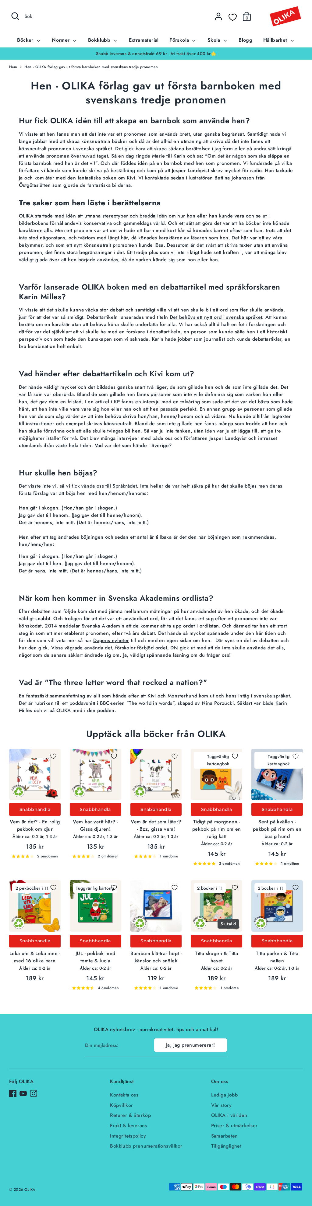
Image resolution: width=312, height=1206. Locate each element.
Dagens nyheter (111, 640)
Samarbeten (224, 1135)
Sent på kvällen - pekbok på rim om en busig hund (277, 829)
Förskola (180, 39)
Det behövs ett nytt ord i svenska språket (216, 317)
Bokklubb (100, 39)
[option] (156, 53)
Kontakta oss (124, 1094)
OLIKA (29, 1189)
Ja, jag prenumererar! (190, 1044)
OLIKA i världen (229, 1115)
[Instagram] (33, 1093)
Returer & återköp (130, 1115)
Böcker (26, 39)
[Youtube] (23, 1093)
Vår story (221, 1105)
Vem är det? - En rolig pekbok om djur (35, 825)
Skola (214, 39)
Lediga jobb (224, 1094)
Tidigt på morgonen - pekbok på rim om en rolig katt (216, 829)
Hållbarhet (276, 39)
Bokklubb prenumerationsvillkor (146, 1145)
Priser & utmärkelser (234, 1125)
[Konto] (218, 16)
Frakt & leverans (128, 1125)
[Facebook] (12, 1093)
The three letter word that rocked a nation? (126, 682)
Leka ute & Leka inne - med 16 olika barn (34, 957)
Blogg (245, 39)
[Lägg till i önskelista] (53, 756)
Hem (13, 67)
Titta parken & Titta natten (277, 957)
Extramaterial (144, 39)
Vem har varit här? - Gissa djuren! (95, 825)
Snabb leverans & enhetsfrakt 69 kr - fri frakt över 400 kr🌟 (156, 53)
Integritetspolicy (128, 1135)
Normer (61, 39)
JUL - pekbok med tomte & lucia (95, 957)
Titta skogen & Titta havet (216, 957)
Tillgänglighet (226, 1145)
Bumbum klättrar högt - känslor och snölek (156, 957)
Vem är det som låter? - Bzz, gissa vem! (156, 825)
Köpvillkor (121, 1105)
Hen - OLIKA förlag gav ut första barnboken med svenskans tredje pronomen (91, 67)
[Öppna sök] (15, 16)
